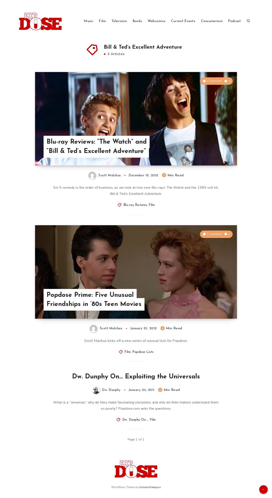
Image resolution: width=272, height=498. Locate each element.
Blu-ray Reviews (135, 205)
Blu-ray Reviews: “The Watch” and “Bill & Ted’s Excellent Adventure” (97, 147)
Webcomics (157, 21)
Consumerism (211, 21)
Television (119, 21)
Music (88, 21)
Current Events (183, 21)
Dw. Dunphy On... (135, 420)
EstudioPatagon (150, 487)
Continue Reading (217, 152)
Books (137, 21)
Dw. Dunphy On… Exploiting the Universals (136, 377)
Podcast (234, 21)
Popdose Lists (143, 352)
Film (102, 21)
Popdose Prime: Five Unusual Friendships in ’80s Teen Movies (94, 300)
